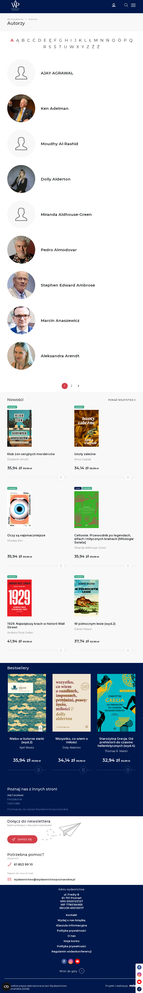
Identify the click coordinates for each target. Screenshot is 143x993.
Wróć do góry (68, 971)
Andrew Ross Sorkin (20, 632)
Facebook (14, 799)
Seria (77, 488)
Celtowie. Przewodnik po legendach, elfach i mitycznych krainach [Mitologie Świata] (104, 539)
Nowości (12, 407)
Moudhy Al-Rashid (59, 143)
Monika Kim (15, 540)
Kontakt (71, 915)
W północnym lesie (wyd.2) (94, 624)
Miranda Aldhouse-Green (66, 214)
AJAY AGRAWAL (57, 73)
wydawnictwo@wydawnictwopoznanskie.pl (44, 879)
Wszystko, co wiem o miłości (71, 740)
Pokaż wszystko (121, 399)
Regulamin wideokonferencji (72, 951)
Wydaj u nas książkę (71, 920)
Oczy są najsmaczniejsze (26, 535)
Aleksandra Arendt (60, 356)
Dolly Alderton (56, 179)
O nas (72, 936)
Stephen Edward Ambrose (68, 285)
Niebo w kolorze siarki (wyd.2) (27, 740)
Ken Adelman (55, 108)
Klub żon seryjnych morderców (31, 454)
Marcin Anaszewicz (60, 320)
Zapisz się (25, 839)
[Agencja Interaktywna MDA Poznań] (132, 985)
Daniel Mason (83, 629)
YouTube (13, 803)
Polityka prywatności (71, 930)
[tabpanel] (26, 722)
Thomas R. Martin (116, 751)
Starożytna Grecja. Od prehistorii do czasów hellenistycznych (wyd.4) (116, 742)
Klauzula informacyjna (71, 925)
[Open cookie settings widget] (6, 986)
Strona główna (15, 19)
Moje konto (72, 941)
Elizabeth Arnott (17, 459)
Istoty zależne (85, 454)
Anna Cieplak (82, 459)
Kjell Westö (27, 747)
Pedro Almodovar (59, 249)
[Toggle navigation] (126, 5)
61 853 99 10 (23, 864)
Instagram (15, 795)
